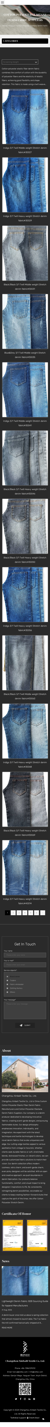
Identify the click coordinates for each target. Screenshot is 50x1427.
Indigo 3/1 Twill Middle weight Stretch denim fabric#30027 (25, 150)
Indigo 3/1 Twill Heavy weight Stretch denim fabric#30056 (25, 628)
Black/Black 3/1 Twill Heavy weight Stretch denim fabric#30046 (25, 491)
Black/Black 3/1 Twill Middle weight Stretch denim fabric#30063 (25, 696)
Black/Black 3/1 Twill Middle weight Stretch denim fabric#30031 (25, 286)
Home (5, 26)
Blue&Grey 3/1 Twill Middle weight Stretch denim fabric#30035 (25, 355)
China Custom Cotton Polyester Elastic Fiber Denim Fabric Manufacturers (24, 1105)
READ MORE (7, 1328)
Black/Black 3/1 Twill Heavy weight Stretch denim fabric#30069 (25, 832)
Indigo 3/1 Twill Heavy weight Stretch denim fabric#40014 (25, 901)
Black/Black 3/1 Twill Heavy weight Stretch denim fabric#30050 (25, 559)
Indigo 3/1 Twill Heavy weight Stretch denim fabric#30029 (25, 218)
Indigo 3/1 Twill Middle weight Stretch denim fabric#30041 (25, 423)
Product (12, 26)
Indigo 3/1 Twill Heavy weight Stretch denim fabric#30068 (25, 764)
